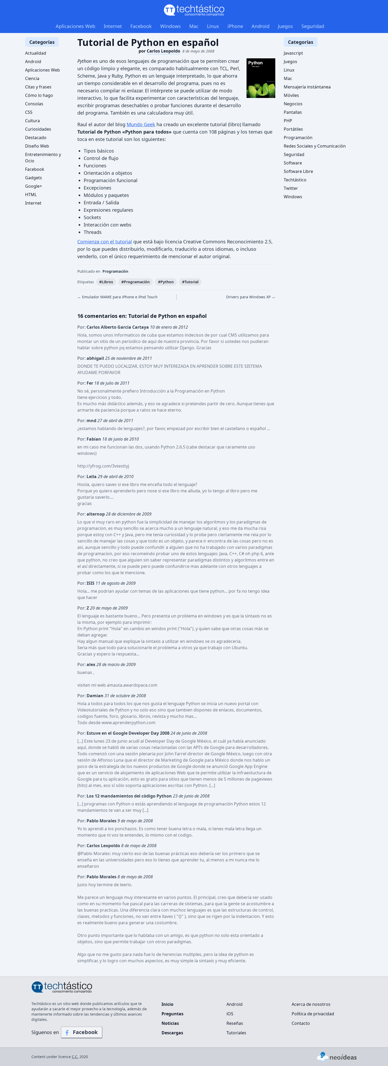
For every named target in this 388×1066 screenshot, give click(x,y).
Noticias (170, 1023)
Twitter (291, 188)
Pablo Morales (95, 853)
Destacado (35, 137)
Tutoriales (236, 1033)
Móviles (291, 95)
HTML (31, 194)
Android (260, 26)
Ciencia (32, 78)
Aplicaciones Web (75, 26)
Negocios (293, 104)
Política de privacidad (313, 1014)
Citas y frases (38, 87)
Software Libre (298, 171)
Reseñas (234, 1023)
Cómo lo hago (39, 95)
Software (293, 163)
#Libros (106, 281)
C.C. (75, 1056)
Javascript (293, 53)
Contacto (301, 1023)
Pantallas (293, 112)
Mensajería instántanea (307, 87)
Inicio (167, 1004)
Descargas (172, 1033)
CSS (28, 112)
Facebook (141, 26)
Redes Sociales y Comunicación (315, 146)
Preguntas (172, 1014)
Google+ (33, 186)
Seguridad (312, 26)
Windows (170, 26)
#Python (166, 281)
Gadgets (33, 178)
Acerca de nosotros (311, 1004)
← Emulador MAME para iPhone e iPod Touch (117, 296)
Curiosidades (38, 129)
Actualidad (35, 53)
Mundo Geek (141, 124)
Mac (193, 26)
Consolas (34, 104)
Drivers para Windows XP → (250, 296)
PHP (288, 121)
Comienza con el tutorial (104, 241)
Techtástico (295, 180)
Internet (113, 26)
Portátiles (293, 129)
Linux (213, 26)
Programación (115, 271)
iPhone (235, 26)
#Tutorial (190, 281)
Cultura (32, 121)
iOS (229, 1014)
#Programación (135, 281)
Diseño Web (37, 146)
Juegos (285, 26)
